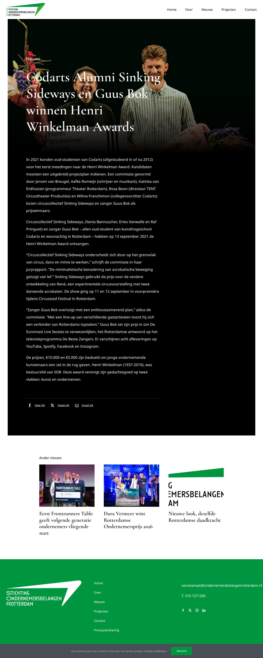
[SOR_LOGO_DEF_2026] (43, 582)
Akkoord (181, 651)
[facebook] (183, 610)
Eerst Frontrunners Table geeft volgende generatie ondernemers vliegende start (66, 523)
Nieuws (33, 58)
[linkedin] (203, 610)
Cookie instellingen (155, 651)
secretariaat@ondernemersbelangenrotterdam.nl (222, 585)
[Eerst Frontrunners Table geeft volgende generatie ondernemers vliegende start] (67, 485)
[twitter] (190, 610)
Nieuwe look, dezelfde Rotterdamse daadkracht (194, 516)
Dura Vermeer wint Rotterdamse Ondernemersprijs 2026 (128, 520)
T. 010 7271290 (193, 595)
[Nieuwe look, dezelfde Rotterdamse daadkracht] (196, 485)
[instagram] (197, 610)
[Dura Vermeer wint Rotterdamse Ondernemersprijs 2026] (131, 485)
